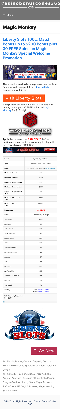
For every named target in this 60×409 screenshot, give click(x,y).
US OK (20, 386)
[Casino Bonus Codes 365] (31, 5)
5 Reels (31, 373)
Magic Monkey (50, 168)
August (6, 378)
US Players (31, 386)
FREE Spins (17, 365)
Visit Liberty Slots (24, 98)
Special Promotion (35, 365)
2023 (9, 373)
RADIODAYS (35, 139)
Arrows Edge (44, 373)
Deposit (37, 361)
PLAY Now (44, 350)
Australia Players (46, 378)
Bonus (18, 361)
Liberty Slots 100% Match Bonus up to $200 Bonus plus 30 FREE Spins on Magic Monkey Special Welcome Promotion (30, 48)
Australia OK (29, 378)
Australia (16, 378)
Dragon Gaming (11, 382)
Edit (4, 302)
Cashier (27, 361)
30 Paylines (19, 373)
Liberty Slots (42, 87)
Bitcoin (10, 361)
